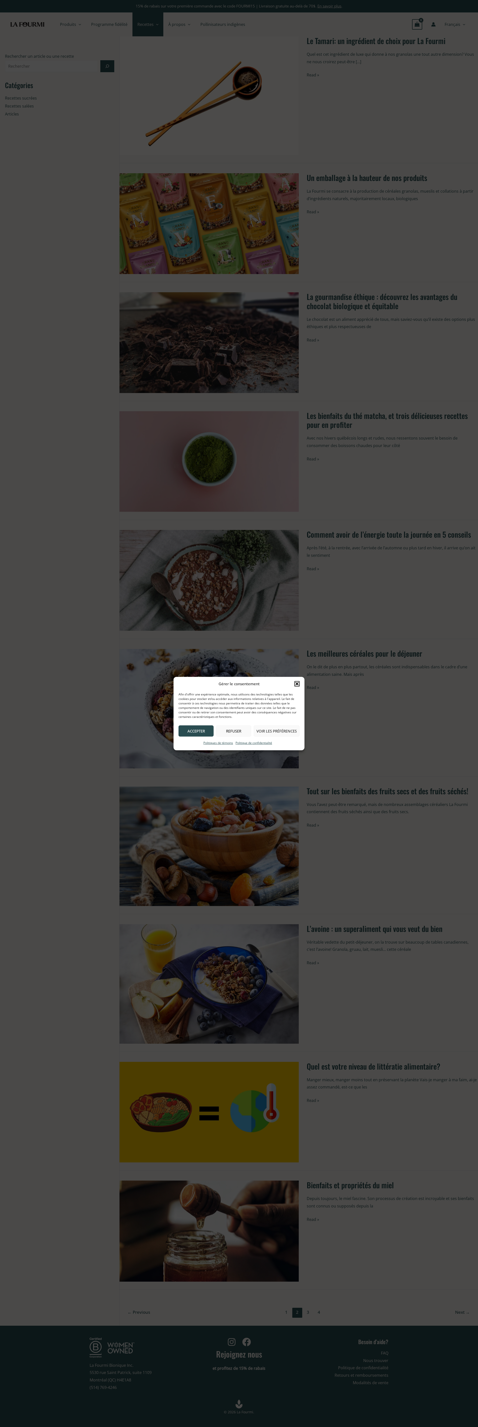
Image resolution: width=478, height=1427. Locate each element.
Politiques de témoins (218, 743)
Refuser (233, 731)
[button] (297, 684)
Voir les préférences (276, 731)
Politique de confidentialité (254, 743)
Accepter (196, 731)
